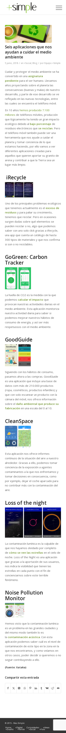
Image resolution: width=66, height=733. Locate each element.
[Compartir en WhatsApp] (24, 688)
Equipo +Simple (52, 63)
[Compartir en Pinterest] (30, 688)
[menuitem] (56, 7)
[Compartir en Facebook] (8, 688)
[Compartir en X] (13, 688)
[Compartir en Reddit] (52, 688)
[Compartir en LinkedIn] (35, 688)
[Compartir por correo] (58, 688)
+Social (27, 63)
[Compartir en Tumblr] (41, 688)
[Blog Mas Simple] (27, 7)
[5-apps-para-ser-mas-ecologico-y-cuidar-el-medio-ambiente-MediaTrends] (28, 34)
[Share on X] (19, 688)
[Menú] (56, 7)
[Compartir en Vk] (47, 688)
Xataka (20, 667)
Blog (34, 63)
